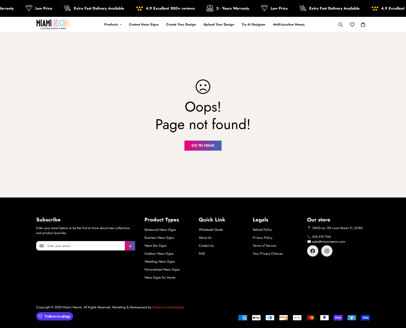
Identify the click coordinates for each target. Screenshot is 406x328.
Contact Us (206, 245)
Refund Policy (262, 229)
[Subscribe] (130, 245)
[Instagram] (326, 251)
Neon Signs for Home (159, 277)
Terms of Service (264, 245)
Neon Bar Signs (155, 245)
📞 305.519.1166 (319, 236)
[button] (363, 24)
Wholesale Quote (211, 229)
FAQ (202, 253)
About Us (205, 237)
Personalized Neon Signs (162, 269)
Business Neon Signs (159, 237)
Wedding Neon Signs (159, 261)
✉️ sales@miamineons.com (326, 241)
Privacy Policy (262, 237)
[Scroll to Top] (396, 302)
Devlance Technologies (168, 307)
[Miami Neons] (53, 24)
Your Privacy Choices (268, 253)
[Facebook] (312, 251)
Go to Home (203, 145)
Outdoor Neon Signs (159, 253)
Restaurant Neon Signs (160, 229)
